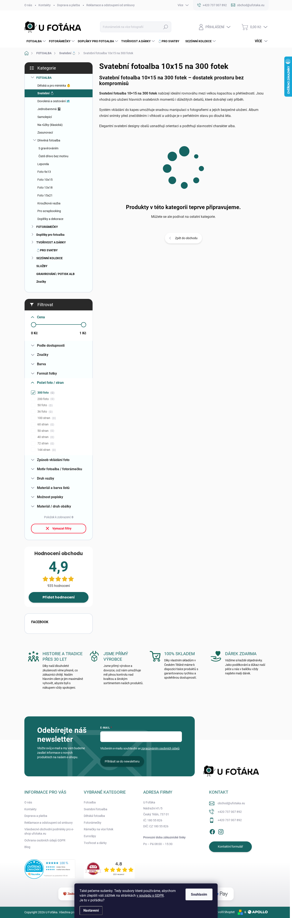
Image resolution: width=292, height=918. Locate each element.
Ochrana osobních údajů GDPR (44, 840)
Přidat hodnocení (59, 597)
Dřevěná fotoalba (48, 140)
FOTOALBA (44, 77)
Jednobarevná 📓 (49, 109)
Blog (27, 847)
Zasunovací (45, 132)
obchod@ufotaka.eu (231, 803)
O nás (28, 5)
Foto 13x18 (45, 187)
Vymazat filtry (61, 528)
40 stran (45, 437)
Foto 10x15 (45, 179)
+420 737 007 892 (230, 811)
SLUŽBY (41, 266)
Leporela (43, 164)
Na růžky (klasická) (50, 125)
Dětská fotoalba (94, 816)
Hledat (165, 27)
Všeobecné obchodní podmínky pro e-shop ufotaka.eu (49, 831)
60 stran (45, 424)
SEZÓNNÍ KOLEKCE (49, 258)
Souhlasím (199, 894)
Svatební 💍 (45, 93)
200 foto (45, 399)
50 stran (45, 431)
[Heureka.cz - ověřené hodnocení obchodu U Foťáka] (49, 869)
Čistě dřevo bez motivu (53, 156)
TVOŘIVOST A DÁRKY (51, 242)
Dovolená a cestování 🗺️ (53, 101)
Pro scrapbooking (49, 211)
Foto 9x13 (44, 171)
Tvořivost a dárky (95, 843)
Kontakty (44, 5)
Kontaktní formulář (230, 846)
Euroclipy (90, 836)
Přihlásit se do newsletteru (122, 761)
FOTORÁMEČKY (47, 226)
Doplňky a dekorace (50, 219)
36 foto (44, 411)
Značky (41, 281)
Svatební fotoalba (95, 809)
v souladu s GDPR (150, 895)
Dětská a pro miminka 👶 (53, 85)
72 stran (45, 443)
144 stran (46, 450)
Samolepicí (44, 117)
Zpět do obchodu (186, 238)
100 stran (46, 418)
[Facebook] (212, 831)
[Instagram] (221, 831)
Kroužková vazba (48, 203)
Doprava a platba (68, 5)
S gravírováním (48, 148)
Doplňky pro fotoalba (50, 234)
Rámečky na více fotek (98, 829)
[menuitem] (35, 41)
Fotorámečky (92, 822)
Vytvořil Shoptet (224, 912)
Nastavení (91, 910)
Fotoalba (90, 802)
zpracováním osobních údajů (160, 748)
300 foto (45, 392)
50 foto (44, 405)
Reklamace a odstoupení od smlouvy (110, 5)
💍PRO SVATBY (47, 250)
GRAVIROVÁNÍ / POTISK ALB (55, 274)
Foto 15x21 (45, 195)
